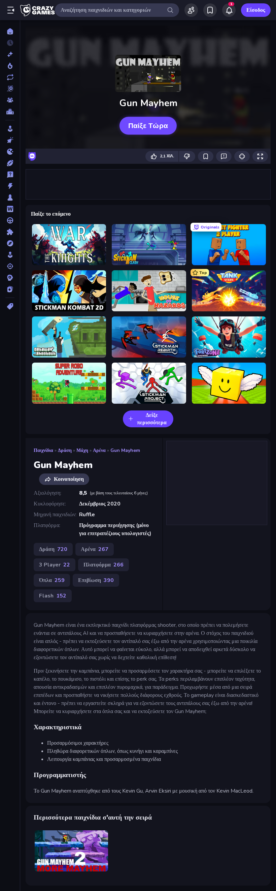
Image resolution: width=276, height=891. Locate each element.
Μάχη (82, 450)
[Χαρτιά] (10, 289)
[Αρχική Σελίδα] (10, 31)
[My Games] (210, 10)
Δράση (65, 450)
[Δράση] (10, 186)
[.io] (10, 151)
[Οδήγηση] (10, 220)
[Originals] (10, 88)
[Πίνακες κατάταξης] (10, 111)
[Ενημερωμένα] (10, 77)
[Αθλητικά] (10, 163)
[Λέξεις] (10, 209)
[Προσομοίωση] (10, 254)
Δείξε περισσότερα (152, 418)
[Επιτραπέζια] (10, 197)
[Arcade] (10, 128)
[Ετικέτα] (10, 306)
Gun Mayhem (125, 450)
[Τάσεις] (10, 65)
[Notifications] (229, 10)
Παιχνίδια (43, 450)
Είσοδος (255, 10)
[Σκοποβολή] (10, 266)
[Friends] (191, 10)
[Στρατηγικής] (10, 277)
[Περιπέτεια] (10, 243)
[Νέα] (10, 54)
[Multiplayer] (10, 100)
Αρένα (99, 450)
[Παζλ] (10, 232)
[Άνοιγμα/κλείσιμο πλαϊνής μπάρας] (11, 10)
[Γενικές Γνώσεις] (10, 174)
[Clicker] (10, 140)
